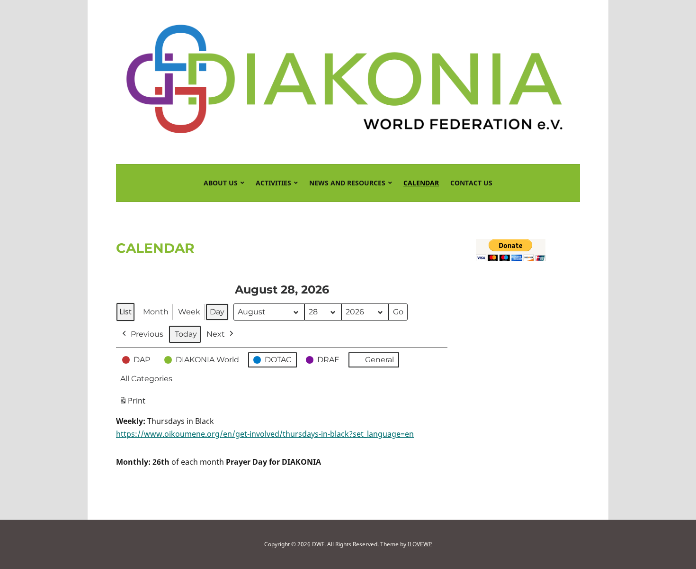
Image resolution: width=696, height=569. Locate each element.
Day (217, 311)
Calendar (421, 182)
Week (189, 311)
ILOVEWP (420, 544)
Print (132, 403)
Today (186, 334)
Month (156, 311)
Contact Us (471, 182)
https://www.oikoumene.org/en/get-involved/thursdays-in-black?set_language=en (265, 434)
